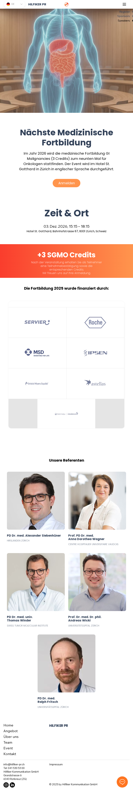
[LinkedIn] (12, 785)
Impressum (56, 764)
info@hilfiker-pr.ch (14, 764)
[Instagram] (6, 785)
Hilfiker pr (37, 4)
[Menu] (124, 4)
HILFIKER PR (58, 725)
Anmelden (66, 183)
